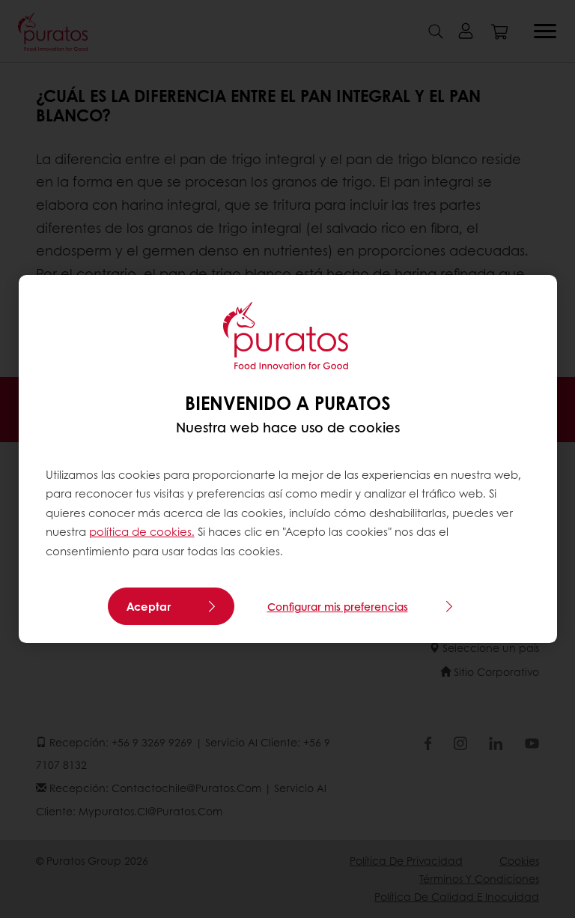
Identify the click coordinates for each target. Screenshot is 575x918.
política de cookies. (142, 531)
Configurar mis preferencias (337, 606)
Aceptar (149, 606)
